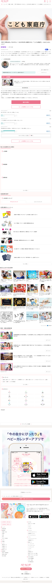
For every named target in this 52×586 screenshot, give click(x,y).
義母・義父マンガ (29, 379)
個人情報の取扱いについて (19, 577)
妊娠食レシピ (4, 546)
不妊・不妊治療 (4, 538)
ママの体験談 (12, 381)
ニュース (5, 4)
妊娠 (46, 379)
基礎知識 (3, 530)
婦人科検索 (4, 555)
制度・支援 (10, 4)
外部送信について (27, 577)
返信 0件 (48, 115)
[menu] (50, 1)
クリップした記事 (26, 424)
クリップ (44, 72)
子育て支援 (10, 47)
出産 (4, 381)
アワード (29, 525)
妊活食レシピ (4, 547)
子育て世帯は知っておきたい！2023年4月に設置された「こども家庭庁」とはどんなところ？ (32, 4)
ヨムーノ (29, 550)
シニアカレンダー (31, 546)
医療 (7, 381)
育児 (3, 536)
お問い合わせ (25, 579)
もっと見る (25, 190)
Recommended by (44, 325)
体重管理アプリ (30, 540)
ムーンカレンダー (31, 543)
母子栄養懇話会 (30, 561)
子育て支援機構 (30, 558)
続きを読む (26, 102)
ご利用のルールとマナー (26, 492)
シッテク (29, 548)
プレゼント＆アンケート (32, 531)
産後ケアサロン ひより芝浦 (32, 554)
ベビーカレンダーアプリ (32, 538)
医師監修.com (30, 551)
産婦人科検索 (4, 554)
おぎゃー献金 (30, 560)
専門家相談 (4, 528)
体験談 (3, 541)
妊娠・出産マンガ (6, 379)
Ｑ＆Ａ (3, 539)
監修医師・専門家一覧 (6, 524)
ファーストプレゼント (32, 535)
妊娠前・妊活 (4, 531)
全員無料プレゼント (31, 533)
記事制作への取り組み (6, 521)
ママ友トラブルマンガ (39, 379)
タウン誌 (29, 528)
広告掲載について (43, 577)
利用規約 (47, 577)
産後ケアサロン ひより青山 (32, 553)
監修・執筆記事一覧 (44, 69)
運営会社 (12, 577)
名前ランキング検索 (31, 523)
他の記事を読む (25, 87)
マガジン (29, 526)
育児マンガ (14, 379)
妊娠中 (3, 533)
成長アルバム (4, 549)
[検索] (47, 1)
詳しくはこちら (46, 514)
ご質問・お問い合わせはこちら (26, 499)
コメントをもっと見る (25, 135)
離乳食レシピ (4, 544)
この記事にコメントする (27, 107)
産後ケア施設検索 (5, 552)
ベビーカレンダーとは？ (6, 577)
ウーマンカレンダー (31, 545)
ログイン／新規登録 (26, 569)
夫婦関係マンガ (21, 379)
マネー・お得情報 (6, 77)
